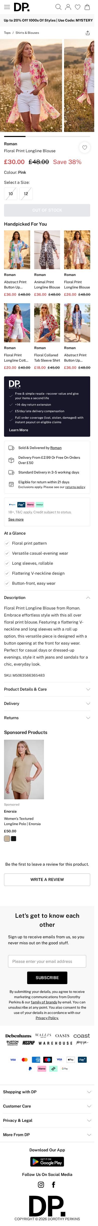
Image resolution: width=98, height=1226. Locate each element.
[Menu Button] (7, 7)
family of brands (44, 1002)
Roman (10, 143)
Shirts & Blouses (27, 33)
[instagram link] (41, 1185)
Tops (7, 33)
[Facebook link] (54, 1185)
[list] (47, 88)
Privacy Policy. (47, 1018)
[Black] (13, 838)
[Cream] (7, 838)
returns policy (75, 487)
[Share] (87, 32)
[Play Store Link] (47, 1162)
